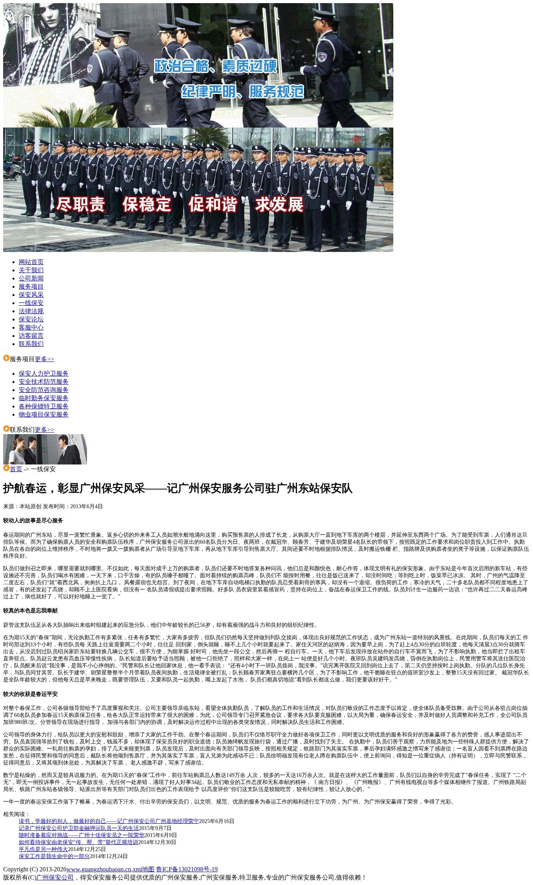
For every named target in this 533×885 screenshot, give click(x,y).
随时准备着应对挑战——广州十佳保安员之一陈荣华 (81, 835)
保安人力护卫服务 (44, 373)
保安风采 (31, 294)
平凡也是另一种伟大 (43, 849)
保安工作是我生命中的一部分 (54, 856)
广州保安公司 (55, 877)
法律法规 (31, 311)
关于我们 (31, 270)
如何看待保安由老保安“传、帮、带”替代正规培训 (78, 842)
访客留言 (31, 335)
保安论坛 (31, 319)
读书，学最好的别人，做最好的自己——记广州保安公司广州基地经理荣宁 (109, 821)
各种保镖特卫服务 (44, 406)
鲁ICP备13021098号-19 (187, 869)
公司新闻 (31, 278)
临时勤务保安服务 (44, 398)
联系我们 (31, 344)
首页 (16, 469)
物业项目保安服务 (44, 414)
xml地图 (144, 869)
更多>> (44, 359)
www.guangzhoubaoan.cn (98, 869)
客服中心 (31, 327)
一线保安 (31, 303)
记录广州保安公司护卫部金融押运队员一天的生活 (79, 828)
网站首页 (31, 262)
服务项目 (31, 286)
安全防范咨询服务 (44, 390)
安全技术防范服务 (44, 381)
